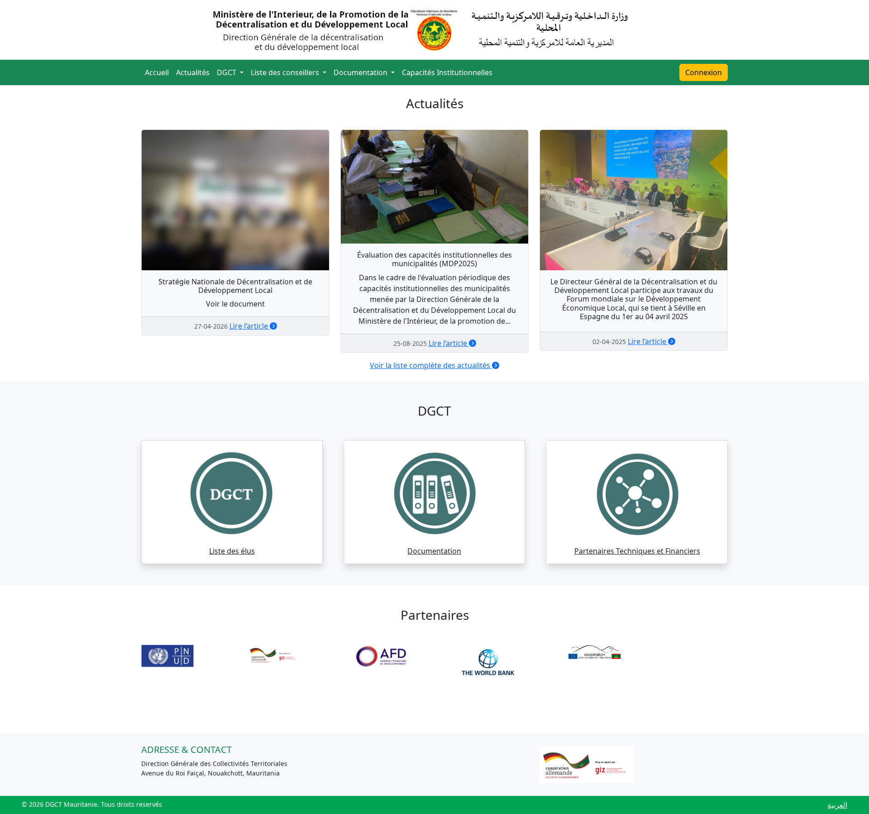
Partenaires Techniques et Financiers (637, 551)
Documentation (361, 72)
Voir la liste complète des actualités (431, 365)
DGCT (227, 72)
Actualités (193, 72)
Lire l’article (249, 326)
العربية (837, 805)
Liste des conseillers (286, 72)
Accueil (157, 72)
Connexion (703, 72)
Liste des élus (232, 551)
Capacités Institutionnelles (447, 72)
